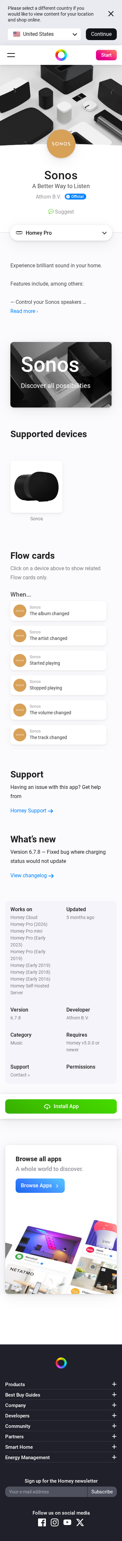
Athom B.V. (77, 1017)
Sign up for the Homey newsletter (61, 1481)
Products (15, 1384)
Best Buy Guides (22, 1395)
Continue (101, 34)
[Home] (61, 55)
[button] (44, 34)
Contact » (20, 1074)
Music (16, 1042)
